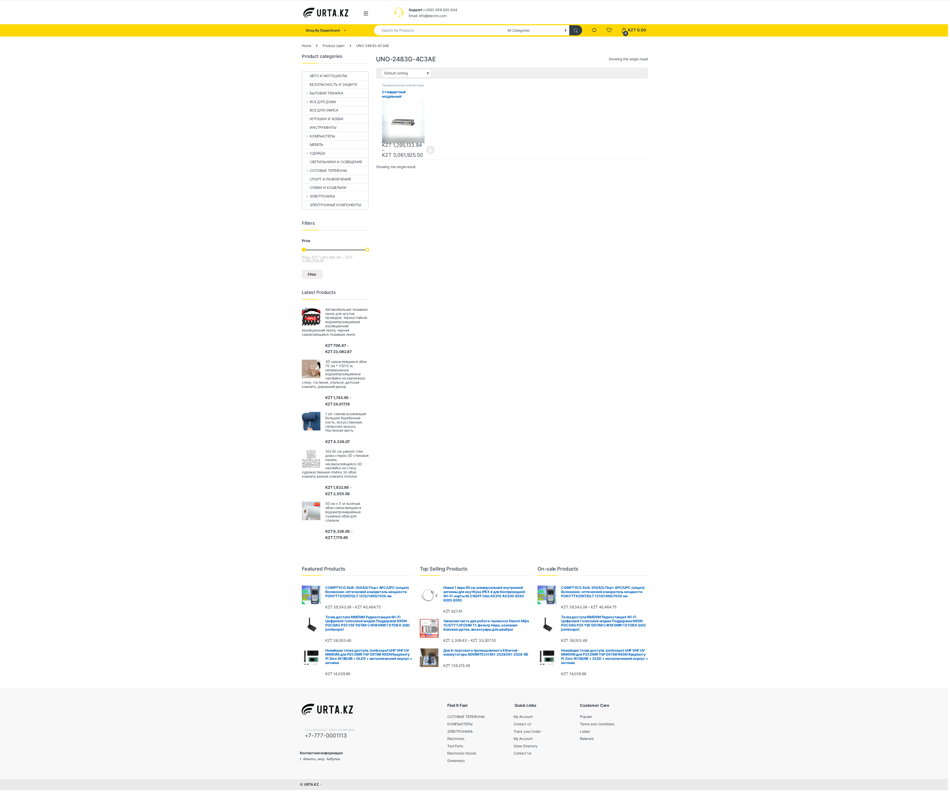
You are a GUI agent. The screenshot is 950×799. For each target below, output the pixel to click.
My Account (523, 716)
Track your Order (527, 731)
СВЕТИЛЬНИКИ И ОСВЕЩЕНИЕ (336, 162)
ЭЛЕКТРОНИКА (322, 196)
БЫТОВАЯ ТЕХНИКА (326, 93)
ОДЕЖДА (317, 153)
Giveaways (456, 760)
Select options (429, 150)
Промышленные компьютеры (403, 85)
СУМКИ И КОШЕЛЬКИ (328, 187)
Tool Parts (455, 746)
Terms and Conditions (597, 724)
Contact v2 (522, 724)
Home (306, 46)
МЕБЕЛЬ (316, 144)
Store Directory (526, 746)
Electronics (455, 738)
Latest (585, 731)
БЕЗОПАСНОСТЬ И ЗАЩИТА (333, 84)
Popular (586, 716)
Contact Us (522, 753)
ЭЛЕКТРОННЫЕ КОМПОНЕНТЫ (335, 205)
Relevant (587, 738)
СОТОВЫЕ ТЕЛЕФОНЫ (328, 170)
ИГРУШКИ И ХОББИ (326, 119)
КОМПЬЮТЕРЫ (322, 136)
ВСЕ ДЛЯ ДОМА (323, 102)
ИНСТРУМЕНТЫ (323, 127)
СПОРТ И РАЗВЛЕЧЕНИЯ (330, 179)
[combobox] (439, 30)
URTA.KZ (311, 784)
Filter (312, 274)
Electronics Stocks (461, 753)
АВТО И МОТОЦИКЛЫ (328, 76)
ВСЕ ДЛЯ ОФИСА (324, 110)
